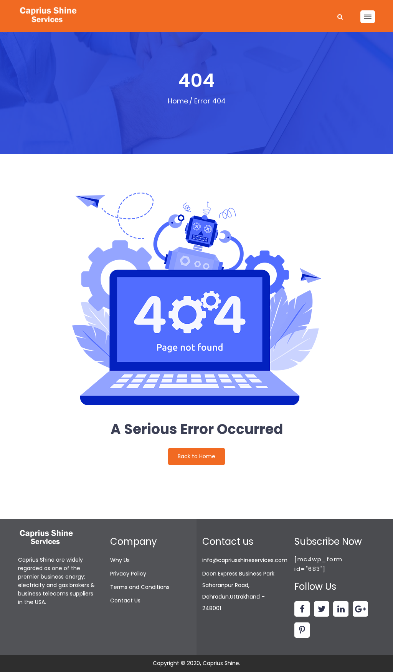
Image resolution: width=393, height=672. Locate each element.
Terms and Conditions (140, 587)
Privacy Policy (128, 573)
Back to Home (196, 456)
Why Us (120, 560)
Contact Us (125, 600)
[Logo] (48, 16)
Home (178, 101)
